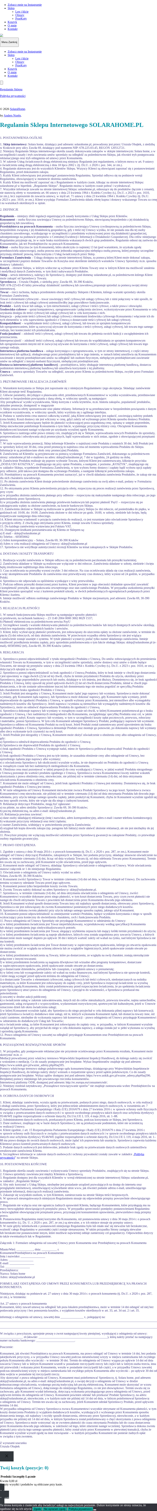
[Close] (7, 1456)
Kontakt (12, 29)
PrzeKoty (21, 18)
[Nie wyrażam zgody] (94, 1509)
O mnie (12, 25)
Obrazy (19, 15)
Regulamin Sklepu (11, 89)
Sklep (11, 8)
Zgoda (37, 1509)
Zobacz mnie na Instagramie (25, 4)
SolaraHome (17, 109)
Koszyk (12, 22)
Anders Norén (12, 115)
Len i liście (22, 11)
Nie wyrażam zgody (55, 1509)
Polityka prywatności (12, 96)
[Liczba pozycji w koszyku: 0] (1, 83)
